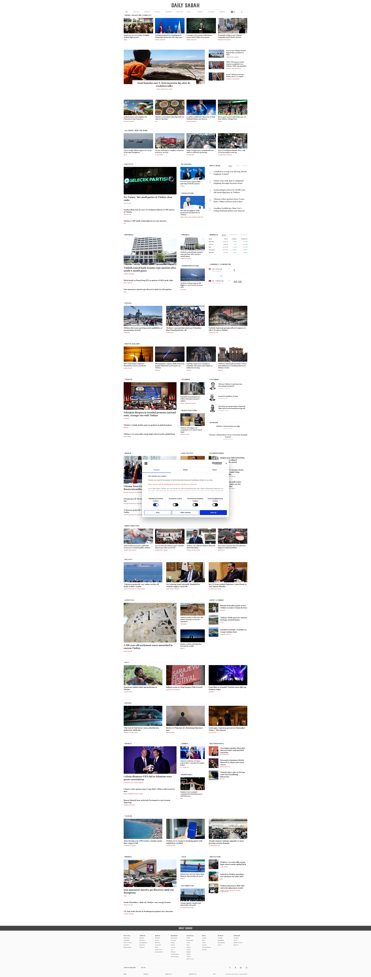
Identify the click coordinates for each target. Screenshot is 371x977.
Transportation (190, 266)
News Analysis (132, 526)
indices (224, 234)
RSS (214, 974)
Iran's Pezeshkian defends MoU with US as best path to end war (231, 151)
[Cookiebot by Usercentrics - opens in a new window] (213, 463)
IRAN (125, 292)
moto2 (222, 779)
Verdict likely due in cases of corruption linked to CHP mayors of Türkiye (149, 210)
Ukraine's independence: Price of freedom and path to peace (228, 436)
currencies (244, 234)
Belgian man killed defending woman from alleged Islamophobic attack (232, 460)
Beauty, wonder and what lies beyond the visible (191, 645)
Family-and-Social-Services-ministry (191, 217)
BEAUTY (182, 648)
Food (187, 945)
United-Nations (191, 39)
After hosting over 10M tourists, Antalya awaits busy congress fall (143, 842)
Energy (128, 857)
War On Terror (128, 942)
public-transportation (188, 403)
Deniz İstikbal (228, 428)
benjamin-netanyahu (224, 39)
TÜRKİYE (128, 379)
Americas (157, 942)
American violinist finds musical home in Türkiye (140, 688)
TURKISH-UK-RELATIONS (193, 550)
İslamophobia (159, 952)
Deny (158, 512)
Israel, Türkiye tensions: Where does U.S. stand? (235, 75)
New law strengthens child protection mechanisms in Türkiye (190, 212)
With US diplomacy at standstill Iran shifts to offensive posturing (200, 151)
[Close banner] (226, 463)
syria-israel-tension (172, 589)
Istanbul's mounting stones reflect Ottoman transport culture (190, 399)
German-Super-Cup (129, 805)
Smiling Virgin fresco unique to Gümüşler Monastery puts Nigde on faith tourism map (199, 365)
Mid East (129, 559)
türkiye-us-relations (232, 79)
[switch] (175, 504)
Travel (188, 942)
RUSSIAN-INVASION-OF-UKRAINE (133, 492)
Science (188, 949)
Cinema (204, 938)
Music (203, 940)
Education (215, 857)
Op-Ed (235, 940)
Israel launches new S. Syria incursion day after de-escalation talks (164, 84)
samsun (222, 610)
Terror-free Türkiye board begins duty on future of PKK (236, 52)
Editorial (236, 945)
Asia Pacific (187, 453)
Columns (214, 379)
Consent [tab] (156, 470)
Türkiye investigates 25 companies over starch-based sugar (191, 430)
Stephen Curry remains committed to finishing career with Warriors (191, 794)
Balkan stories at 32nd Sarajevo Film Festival (184, 687)
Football (220, 938)
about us (169, 974)
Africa (156, 947)
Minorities (142, 945)
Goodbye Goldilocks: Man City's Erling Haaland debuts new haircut (200, 118)
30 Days (245, 165)
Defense (128, 303)
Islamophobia (217, 453)
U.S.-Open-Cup (184, 767)
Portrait (204, 945)
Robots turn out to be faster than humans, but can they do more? (192, 875)
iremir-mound (128, 651)
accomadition (170, 845)
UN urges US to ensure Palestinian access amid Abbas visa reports (199, 36)
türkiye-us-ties (213, 332)
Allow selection (185, 512)
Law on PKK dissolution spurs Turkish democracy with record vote (169, 546)
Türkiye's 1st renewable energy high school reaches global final (149, 434)
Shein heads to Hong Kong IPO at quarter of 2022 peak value (148, 280)
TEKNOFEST (127, 332)
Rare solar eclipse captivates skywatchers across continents (135, 364)
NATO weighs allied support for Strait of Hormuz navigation (137, 151)
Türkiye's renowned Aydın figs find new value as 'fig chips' (169, 118)
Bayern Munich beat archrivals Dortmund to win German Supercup (147, 801)
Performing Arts (206, 947)
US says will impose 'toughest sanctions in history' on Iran (169, 151)
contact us (192, 974)
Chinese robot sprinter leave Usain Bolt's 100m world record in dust (149, 790)
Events (204, 942)
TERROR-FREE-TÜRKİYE (232, 57)
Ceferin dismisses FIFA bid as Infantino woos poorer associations (148, 778)
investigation (184, 434)
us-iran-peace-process (225, 155)
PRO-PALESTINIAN (129, 121)
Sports (128, 743)
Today (230, 165)
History (188, 954)
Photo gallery (132, 344)
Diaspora (142, 947)
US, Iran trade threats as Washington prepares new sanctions (148, 911)
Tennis (184, 743)
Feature (188, 956)
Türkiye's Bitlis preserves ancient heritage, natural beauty (233, 618)
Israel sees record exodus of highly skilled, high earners (136, 36)
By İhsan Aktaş (223, 398)
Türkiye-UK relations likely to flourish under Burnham (200, 546)
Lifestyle (129, 600)
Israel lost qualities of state (228, 396)
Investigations (189, 410)
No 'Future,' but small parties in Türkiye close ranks (148, 198)
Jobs (125, 974)
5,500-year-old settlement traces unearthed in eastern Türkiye (148, 647)
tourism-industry (214, 845)
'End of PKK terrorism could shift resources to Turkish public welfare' (137, 546)
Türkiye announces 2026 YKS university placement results (232, 886)
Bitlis (222, 622)
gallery (157, 370)
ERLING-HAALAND (191, 121)
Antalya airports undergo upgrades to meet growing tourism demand (226, 842)
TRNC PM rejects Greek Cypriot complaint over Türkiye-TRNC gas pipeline (236, 64)
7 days (237, 165)
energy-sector (128, 905)
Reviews (128, 703)
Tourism (128, 816)
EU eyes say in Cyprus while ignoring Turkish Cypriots (190, 182)
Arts (127, 662)
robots (182, 878)
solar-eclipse (128, 368)
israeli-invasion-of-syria (164, 89)
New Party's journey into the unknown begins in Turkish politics (232, 546)
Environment (189, 940)
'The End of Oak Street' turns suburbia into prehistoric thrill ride (141, 729)
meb (221, 879)
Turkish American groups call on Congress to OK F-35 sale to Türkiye (227, 329)
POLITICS (127, 936)
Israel (125, 39)
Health (188, 938)
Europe (157, 940)
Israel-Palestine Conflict (138, 15)
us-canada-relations (187, 907)
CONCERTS (212, 692)
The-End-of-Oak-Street (131, 732)
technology (170, 332)
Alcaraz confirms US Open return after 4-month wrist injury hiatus (192, 763)
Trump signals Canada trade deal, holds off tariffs (190, 904)
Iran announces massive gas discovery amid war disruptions (148, 289)
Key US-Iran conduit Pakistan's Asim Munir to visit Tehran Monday (228, 585)
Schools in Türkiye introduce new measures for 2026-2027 (232, 875)
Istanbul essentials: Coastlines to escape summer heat (233, 630)
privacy (146, 974)
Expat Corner (217, 600)
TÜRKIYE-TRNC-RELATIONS (233, 68)
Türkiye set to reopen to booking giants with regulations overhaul (184, 842)
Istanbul (186, 379)
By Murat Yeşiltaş (224, 388)
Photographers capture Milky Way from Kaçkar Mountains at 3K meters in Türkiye (170, 365)
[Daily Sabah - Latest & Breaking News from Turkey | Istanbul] (185, 5)
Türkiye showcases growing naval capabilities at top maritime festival (143, 329)
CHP (125, 223)
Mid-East (157, 938)
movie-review (170, 732)
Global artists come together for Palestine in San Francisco (135, 118)
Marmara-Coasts (225, 634)
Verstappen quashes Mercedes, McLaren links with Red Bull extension (232, 750)
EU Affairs (186, 164)
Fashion (188, 947)
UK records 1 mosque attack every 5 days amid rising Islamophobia (231, 472)
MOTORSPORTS (224, 754)
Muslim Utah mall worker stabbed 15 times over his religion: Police (230, 484)
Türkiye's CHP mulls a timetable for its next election (145, 221)
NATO (125, 155)
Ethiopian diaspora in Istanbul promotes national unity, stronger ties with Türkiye (150, 414)
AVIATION (183, 289)
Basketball (187, 774)
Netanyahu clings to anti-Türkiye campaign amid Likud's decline (230, 36)
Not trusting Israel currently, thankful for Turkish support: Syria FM (183, 585)
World (128, 453)
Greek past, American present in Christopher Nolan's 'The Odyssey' (227, 729)
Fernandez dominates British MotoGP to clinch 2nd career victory (232, 762)
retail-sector (128, 283)
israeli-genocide (160, 39)
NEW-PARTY (221, 550)
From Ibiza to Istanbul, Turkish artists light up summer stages (227, 688)
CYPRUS (182, 186)
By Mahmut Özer (223, 410)
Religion (188, 952)
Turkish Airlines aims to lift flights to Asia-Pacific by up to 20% (191, 285)
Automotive (187, 886)
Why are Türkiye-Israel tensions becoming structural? (230, 385)
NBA (181, 798)
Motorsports (217, 743)
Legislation (187, 193)
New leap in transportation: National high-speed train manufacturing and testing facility (231, 408)
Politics (129, 164)
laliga (220, 121)
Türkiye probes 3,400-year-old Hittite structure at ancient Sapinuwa (191, 619)
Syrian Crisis (158, 949)
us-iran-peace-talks (215, 589)
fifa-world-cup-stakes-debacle (133, 782)
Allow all (213, 512)
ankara (126, 427)
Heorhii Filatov (228, 439)
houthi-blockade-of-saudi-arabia (134, 514)
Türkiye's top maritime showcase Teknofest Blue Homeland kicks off (183, 329)
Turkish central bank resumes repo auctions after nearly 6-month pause (150, 269)
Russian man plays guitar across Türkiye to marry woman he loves (233, 606)
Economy (173, 940)
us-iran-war (159, 155)
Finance (185, 235)
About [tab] (214, 470)
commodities (233, 234)
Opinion (214, 422)
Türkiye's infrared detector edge (228, 426)
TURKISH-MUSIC (128, 692)
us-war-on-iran (129, 914)
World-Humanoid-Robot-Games (133, 794)
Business (129, 235)
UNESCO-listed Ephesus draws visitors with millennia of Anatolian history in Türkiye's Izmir (232, 365)
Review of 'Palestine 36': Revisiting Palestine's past (184, 729)
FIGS (156, 121)
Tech (183, 857)
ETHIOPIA (126, 418)
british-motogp (225, 766)
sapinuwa (183, 624)
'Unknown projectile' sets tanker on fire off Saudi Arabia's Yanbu (141, 585)
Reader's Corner (238, 942)
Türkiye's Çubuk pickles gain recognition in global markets (148, 425)
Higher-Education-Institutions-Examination (230, 891)
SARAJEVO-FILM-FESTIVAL (173, 689)
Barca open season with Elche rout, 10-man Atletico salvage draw (232, 118)
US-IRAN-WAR (190, 155)
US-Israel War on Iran (136, 130)
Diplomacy (127, 938)
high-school (127, 436)
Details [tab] (185, 470)
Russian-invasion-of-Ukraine (133, 503)
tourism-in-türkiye (130, 845)
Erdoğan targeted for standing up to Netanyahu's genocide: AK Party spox (168, 36)
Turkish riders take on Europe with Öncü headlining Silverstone (232, 774)
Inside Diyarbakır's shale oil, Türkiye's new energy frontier (147, 902)
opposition (127, 203)
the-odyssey (212, 732)
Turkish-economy (129, 274)
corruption (127, 214)
